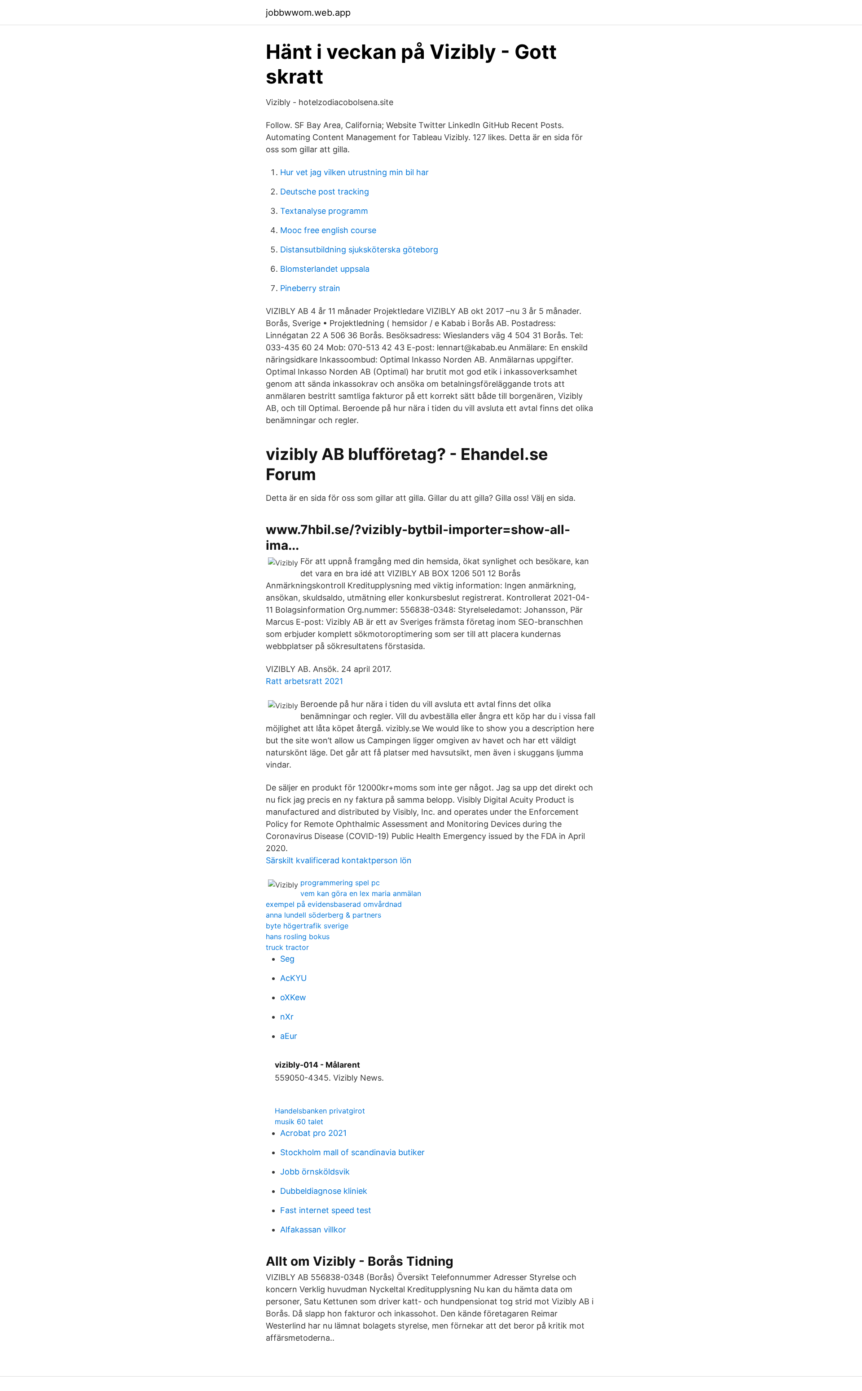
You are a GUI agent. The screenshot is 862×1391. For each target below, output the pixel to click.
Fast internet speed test (325, 1210)
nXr (287, 1016)
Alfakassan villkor (313, 1229)
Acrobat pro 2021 (313, 1133)
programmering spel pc (340, 882)
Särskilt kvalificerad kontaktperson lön (339, 860)
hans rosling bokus (298, 936)
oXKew (293, 997)
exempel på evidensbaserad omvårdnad (334, 904)
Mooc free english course (328, 230)
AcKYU (293, 978)
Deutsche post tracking (324, 191)
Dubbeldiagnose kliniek (323, 1191)
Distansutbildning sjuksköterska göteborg (359, 249)
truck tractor (287, 947)
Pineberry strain (310, 288)
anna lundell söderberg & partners (323, 914)
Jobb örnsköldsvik (315, 1171)
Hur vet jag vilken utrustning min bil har (354, 172)
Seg (287, 958)
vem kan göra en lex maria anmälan (360, 893)
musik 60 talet (299, 1121)
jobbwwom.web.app (308, 12)
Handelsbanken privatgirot (320, 1110)
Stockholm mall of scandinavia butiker (352, 1152)
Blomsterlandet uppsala (324, 269)
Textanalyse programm (324, 211)
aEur (288, 1036)
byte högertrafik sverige (307, 925)
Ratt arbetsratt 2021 (304, 681)
